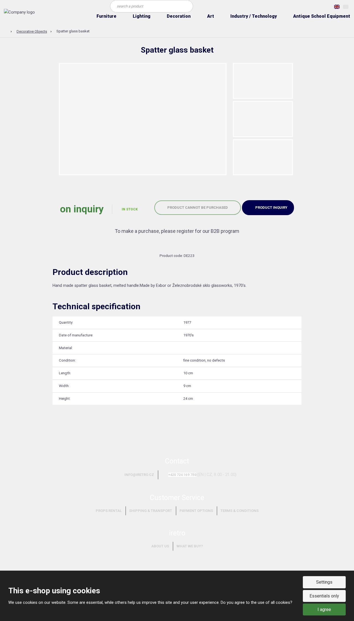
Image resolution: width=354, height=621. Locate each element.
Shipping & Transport (150, 511)
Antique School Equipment (321, 16)
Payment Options (196, 511)
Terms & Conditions (239, 511)
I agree (324, 609)
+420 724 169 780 (182, 475)
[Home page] (19, 12)
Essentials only (324, 596)
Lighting (141, 16)
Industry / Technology (253, 16)
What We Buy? (189, 546)
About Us (160, 546)
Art (210, 16)
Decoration (179, 16)
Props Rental (109, 511)
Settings (324, 582)
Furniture (106, 16)
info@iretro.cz (139, 475)
